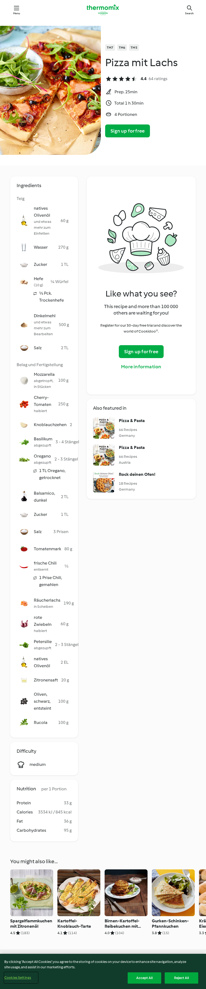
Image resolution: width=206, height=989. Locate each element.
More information (141, 367)
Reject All (181, 978)
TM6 (122, 47)
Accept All (144, 978)
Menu (16, 13)
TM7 (110, 47)
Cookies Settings (17, 978)
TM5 (134, 47)
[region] (103, 971)
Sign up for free (128, 131)
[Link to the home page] (103, 9)
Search (189, 13)
